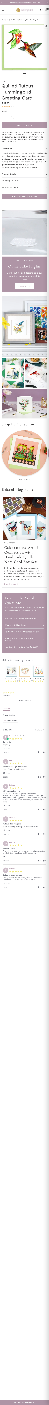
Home (4, 20)
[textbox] (45, 731)
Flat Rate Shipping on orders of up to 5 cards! (25, 3)
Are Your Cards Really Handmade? (20, 618)
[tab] (24, 701)
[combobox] (40, 730)
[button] (24, 1402)
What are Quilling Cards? (16, 625)
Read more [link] (10, 584)
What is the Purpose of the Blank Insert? (19, 639)
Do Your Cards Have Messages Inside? (22, 632)
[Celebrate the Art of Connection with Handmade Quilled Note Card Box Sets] (24, 518)
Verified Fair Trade (10, 187)
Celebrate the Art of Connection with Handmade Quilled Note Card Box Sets (21, 554)
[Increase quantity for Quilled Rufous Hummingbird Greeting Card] (12, 116)
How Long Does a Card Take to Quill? (21, 647)
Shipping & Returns (10, 181)
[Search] (41, 10)
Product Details (9, 174)
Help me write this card (26, 196)
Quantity (5, 111)
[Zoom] (46, 26)
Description (7, 148)
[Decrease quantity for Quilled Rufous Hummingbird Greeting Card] (4, 116)
